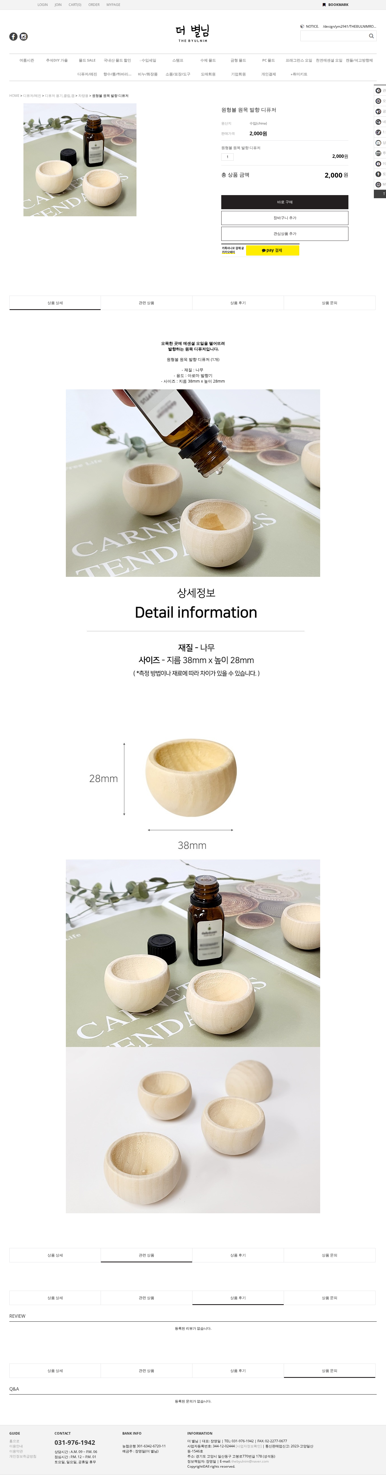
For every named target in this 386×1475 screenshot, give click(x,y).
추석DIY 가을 (57, 60)
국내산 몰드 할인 (117, 60)
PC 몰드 (268, 60)
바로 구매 (285, 202)
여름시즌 (26, 60)
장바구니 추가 (285, 218)
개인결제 (268, 74)
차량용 (83, 95)
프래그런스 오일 (299, 60)
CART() (75, 4)
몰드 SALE (87, 60)
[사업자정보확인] (249, 1446)
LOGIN (43, 4)
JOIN (58, 4)
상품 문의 (329, 303)
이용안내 (16, 1446)
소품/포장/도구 (178, 74)
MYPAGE (113, 4)
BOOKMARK (338, 4)
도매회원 (208, 74)
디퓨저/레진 (87, 74)
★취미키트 (298, 74)
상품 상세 (55, 303)
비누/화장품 (148, 74)
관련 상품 (146, 303)
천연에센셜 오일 (329, 60)
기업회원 (238, 74)
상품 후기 (238, 303)
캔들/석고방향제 (359, 60)
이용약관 (16, 1451)
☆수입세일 (147, 60)
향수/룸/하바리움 (117, 74)
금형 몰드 (238, 60)
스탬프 (177, 60)
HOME (14, 95)
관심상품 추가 (285, 234)
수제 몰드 (208, 60)
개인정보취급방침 (22, 1456)
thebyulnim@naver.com (250, 1461)
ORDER (93, 4)
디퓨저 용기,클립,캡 (60, 95)
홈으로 (14, 1441)
